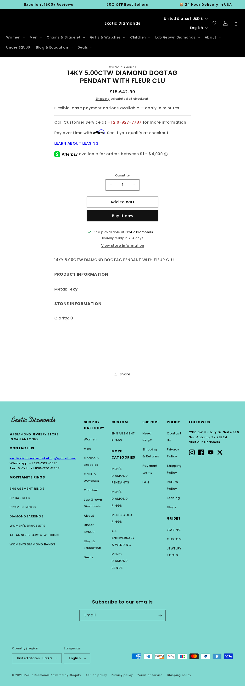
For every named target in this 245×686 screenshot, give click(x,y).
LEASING (174, 529)
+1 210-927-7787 (125, 122)
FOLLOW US (199, 422)
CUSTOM (174, 539)
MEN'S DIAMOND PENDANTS (120, 475)
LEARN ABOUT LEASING (76, 143)
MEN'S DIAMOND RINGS (119, 498)
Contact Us (22, 448)
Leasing (173, 498)
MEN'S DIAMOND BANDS (119, 561)
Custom (119, 422)
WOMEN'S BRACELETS (27, 525)
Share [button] (125, 374)
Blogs (171, 507)
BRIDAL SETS (20, 498)
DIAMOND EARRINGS (27, 516)
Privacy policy (122, 675)
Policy (173, 422)
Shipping (102, 99)
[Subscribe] (160, 615)
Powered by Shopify (66, 675)
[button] (15, 37)
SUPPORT (151, 422)
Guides (174, 518)
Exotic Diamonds (37, 675)
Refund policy (96, 675)
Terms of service (149, 675)
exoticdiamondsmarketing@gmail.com (43, 458)
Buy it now (122, 215)
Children (91, 490)
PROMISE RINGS (23, 507)
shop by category (94, 425)
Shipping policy (179, 675)
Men (87, 448)
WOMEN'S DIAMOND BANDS (32, 544)
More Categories (123, 454)
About (89, 515)
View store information (122, 245)
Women (90, 439)
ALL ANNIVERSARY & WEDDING (35, 535)
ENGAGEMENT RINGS (27, 488)
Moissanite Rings (27, 477)
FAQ (145, 482)
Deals (88, 557)
